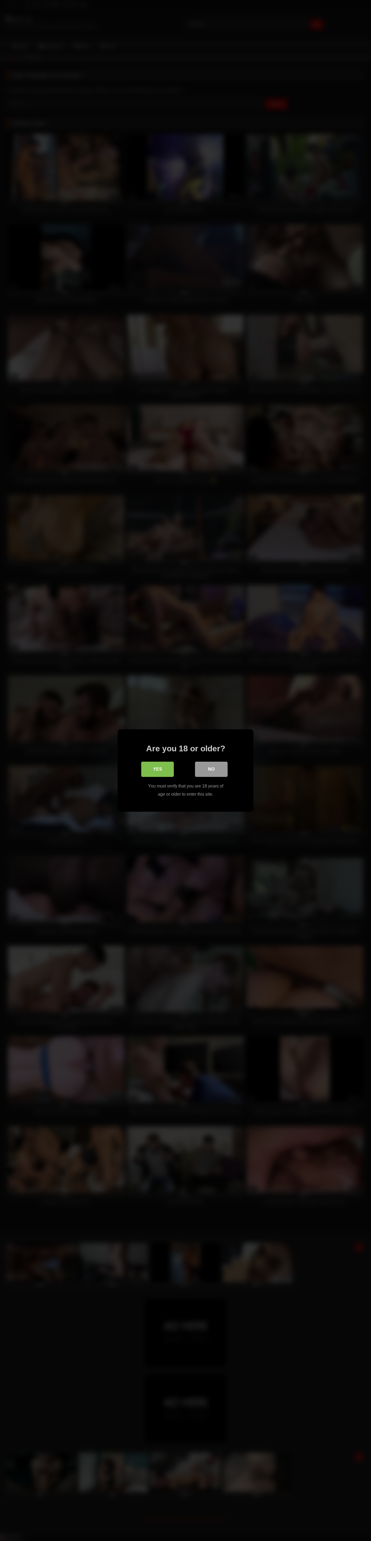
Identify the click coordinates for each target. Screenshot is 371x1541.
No (211, 769)
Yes (157, 769)
